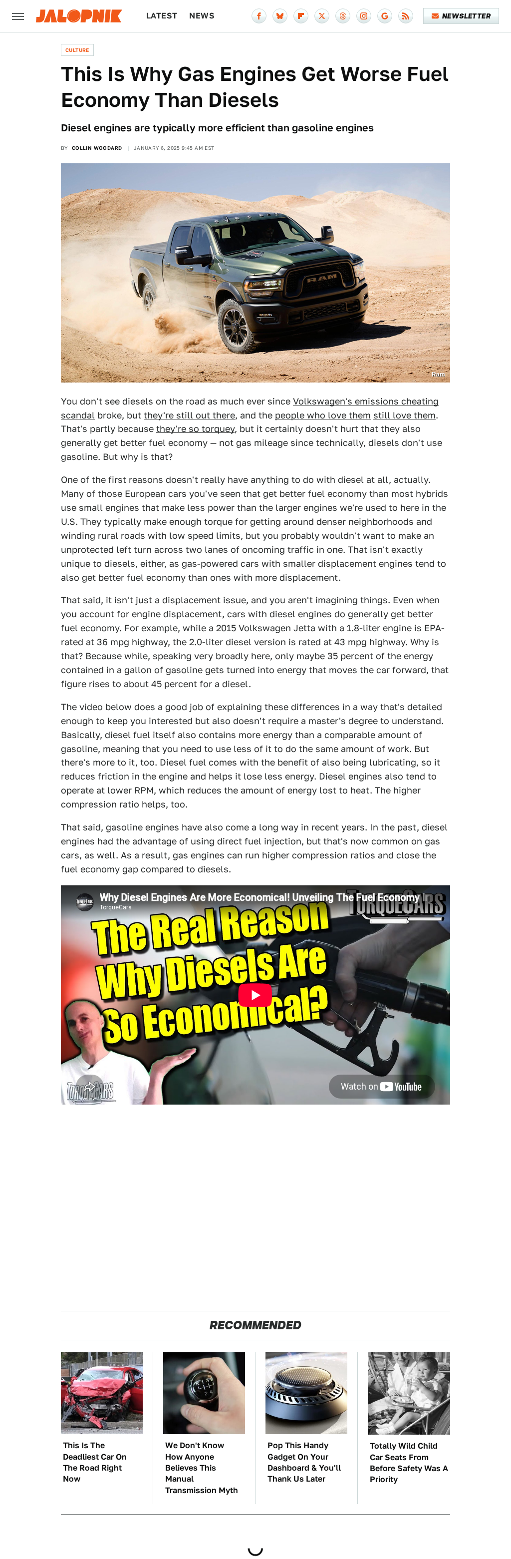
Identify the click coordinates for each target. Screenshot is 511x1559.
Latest (161, 15)
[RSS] (405, 15)
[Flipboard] (300, 15)
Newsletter (466, 16)
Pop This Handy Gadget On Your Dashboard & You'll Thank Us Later (304, 1462)
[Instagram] (363, 15)
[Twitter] (321, 15)
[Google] (384, 15)
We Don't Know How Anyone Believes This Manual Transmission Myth (201, 1468)
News (202, 15)
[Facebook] (259, 15)
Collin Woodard (97, 148)
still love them (404, 415)
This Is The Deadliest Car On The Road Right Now (95, 1462)
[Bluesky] (279, 15)
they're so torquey (195, 428)
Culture (77, 50)
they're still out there (189, 415)
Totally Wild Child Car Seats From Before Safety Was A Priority (409, 1462)
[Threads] (342, 15)
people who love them (323, 415)
